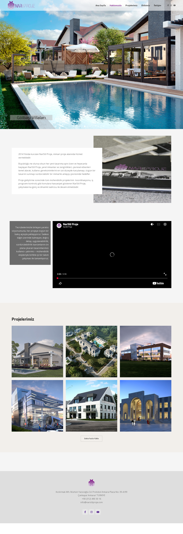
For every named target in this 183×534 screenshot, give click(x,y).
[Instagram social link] (171, 5)
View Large (59, 329)
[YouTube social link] (174, 5)
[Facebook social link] (168, 5)
